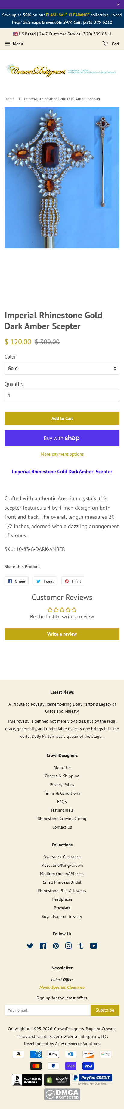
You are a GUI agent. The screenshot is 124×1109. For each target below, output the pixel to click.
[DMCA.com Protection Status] (62, 1098)
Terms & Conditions (62, 793)
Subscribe (105, 1010)
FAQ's (62, 801)
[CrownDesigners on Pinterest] (55, 947)
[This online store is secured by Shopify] (57, 1084)
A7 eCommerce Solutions (77, 1043)
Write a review (62, 634)
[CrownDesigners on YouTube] (93, 947)
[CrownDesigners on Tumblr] (81, 947)
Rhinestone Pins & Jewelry (62, 890)
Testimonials (62, 810)
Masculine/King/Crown (62, 865)
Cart (115, 44)
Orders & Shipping (62, 776)
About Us (62, 767)
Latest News (62, 692)
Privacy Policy (62, 784)
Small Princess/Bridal (62, 882)
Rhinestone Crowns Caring (62, 818)
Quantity (14, 384)
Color (10, 356)
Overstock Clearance (62, 856)
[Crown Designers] (27, 1084)
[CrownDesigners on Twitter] (30, 947)
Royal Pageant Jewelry (62, 916)
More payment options (62, 454)
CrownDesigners (69, 1028)
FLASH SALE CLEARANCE (67, 15)
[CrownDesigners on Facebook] (42, 947)
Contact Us (62, 827)
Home (10, 98)
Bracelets (62, 908)
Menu (17, 44)
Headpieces (62, 899)
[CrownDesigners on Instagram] (68, 947)
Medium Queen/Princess (62, 873)
